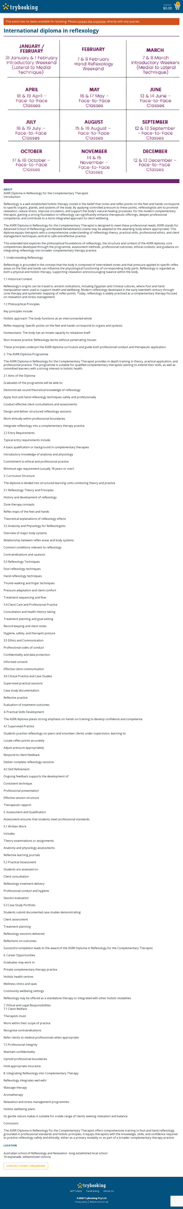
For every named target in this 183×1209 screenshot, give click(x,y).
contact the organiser (91, 21)
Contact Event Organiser (25, 1166)
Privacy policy (81, 1202)
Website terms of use (99, 1202)
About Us (108, 1191)
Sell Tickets (76, 1191)
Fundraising (92, 1191)
